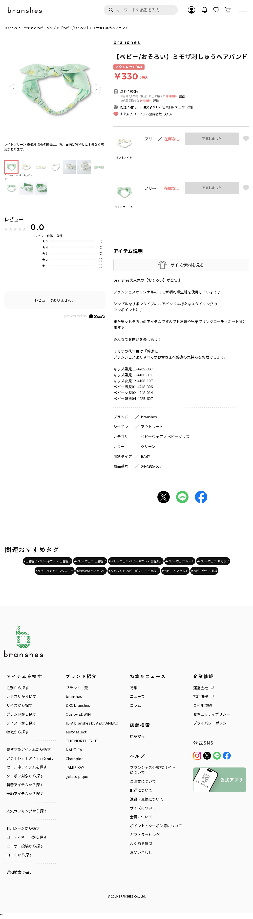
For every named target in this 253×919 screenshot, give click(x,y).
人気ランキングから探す (26, 810)
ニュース (137, 696)
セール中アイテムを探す (26, 767)
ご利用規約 (202, 705)
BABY (145, 456)
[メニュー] (243, 10)
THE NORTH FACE (81, 740)
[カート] (227, 10)
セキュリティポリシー (211, 714)
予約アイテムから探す (24, 793)
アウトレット (152, 426)
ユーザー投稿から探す (24, 845)
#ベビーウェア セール (179, 561)
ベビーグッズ (178, 436)
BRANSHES (126, 896)
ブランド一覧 (77, 687)
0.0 (37, 227)
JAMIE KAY (75, 767)
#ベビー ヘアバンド (175, 571)
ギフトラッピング (145, 834)
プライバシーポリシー (211, 723)
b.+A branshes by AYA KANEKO (92, 723)
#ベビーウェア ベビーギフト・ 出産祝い (136, 561)
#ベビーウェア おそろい (213, 561)
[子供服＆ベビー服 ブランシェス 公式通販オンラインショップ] (25, 10)
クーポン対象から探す (24, 775)
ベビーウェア (152, 436)
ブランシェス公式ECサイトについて (152, 770)
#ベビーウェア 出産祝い (90, 561)
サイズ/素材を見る (187, 265)
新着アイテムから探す (24, 784)
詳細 (182, 96)
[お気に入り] (216, 10)
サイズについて (143, 807)
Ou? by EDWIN (78, 714)
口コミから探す (19, 854)
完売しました (211, 139)
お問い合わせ (141, 852)
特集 (133, 687)
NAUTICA (74, 749)
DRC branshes (78, 705)
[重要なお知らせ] (205, 10)
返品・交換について (146, 799)
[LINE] (217, 756)
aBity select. (76, 731)
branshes (127, 42)
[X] (207, 756)
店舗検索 (137, 736)
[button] (13, 89)
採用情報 (200, 696)
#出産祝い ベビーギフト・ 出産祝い (47, 561)
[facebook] (227, 756)
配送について (141, 790)
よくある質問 (141, 843)
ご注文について (143, 781)
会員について (141, 816)
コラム (135, 705)
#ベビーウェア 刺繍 (204, 571)
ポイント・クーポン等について (156, 825)
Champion (75, 758)
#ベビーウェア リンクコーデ (55, 571)
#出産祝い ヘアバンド (91, 571)
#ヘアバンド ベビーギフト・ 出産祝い (133, 571)
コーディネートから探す (26, 837)
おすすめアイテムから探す (28, 749)
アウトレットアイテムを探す (30, 758)
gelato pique (77, 776)
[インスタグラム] (197, 756)
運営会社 (200, 687)
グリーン (148, 446)
